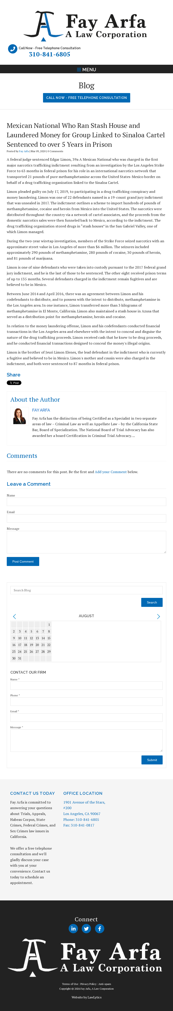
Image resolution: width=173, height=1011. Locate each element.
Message (13, 528)
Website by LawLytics (87, 997)
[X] (86, 928)
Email (11, 512)
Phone (15, 695)
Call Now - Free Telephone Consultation (86, 98)
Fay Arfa (24, 151)
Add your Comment (111, 471)
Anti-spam (104, 984)
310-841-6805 (49, 54)
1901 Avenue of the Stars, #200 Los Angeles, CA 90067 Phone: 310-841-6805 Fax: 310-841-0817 (84, 814)
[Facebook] (100, 928)
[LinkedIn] (73, 928)
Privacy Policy (88, 984)
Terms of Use (70, 984)
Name (11, 495)
